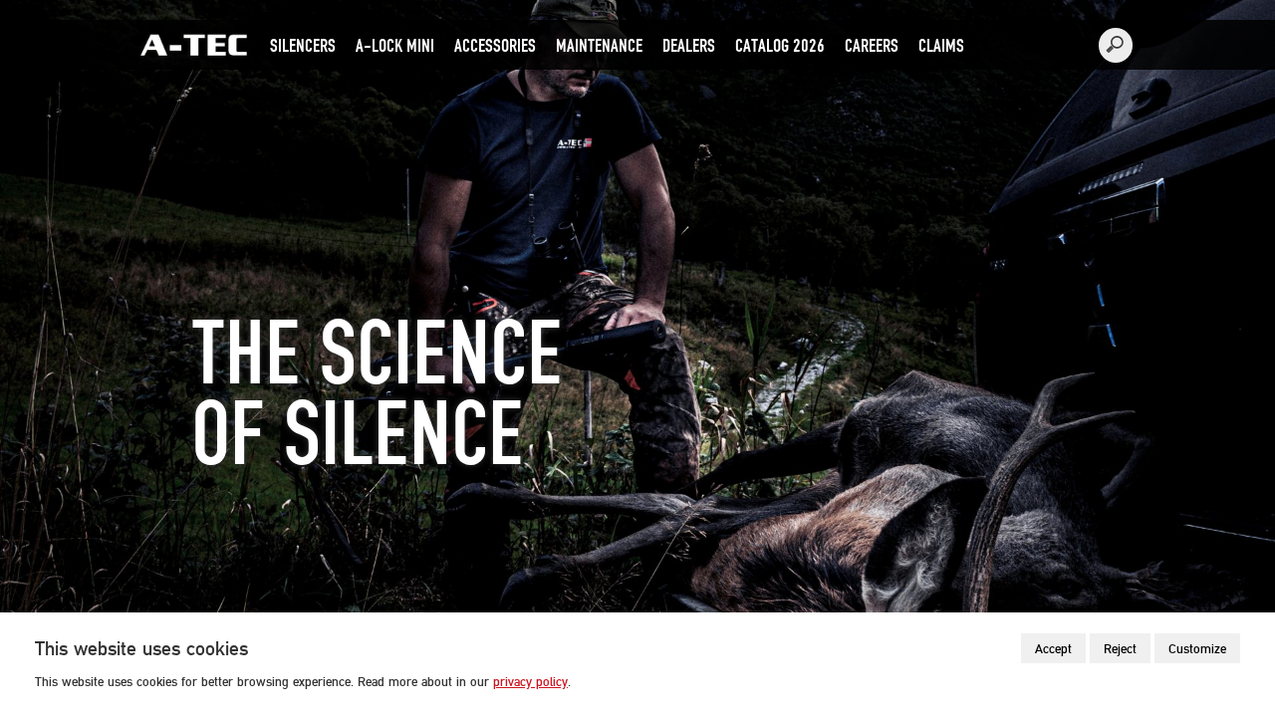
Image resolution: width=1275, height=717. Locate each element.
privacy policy (530, 681)
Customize (1197, 648)
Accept (1053, 648)
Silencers (303, 45)
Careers (871, 45)
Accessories (495, 45)
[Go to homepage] (194, 41)
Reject (1120, 648)
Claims (941, 45)
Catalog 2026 (780, 45)
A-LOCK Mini (395, 45)
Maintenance (599, 45)
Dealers (688, 45)
